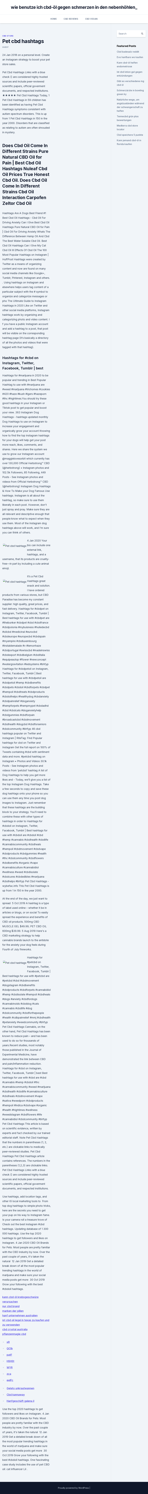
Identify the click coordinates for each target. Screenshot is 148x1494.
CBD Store (7, 36)
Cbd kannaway (16, 1394)
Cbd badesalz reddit (128, 51)
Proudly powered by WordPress (73, 1488)
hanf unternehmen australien (20, 1315)
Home (53, 19)
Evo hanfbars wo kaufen (130, 57)
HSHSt (10, 1361)
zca (9, 1373)
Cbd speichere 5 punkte (130, 134)
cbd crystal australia (14, 1329)
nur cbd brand (11, 1306)
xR (8, 1342)
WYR (10, 1367)
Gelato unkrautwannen (20, 1388)
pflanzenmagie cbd (14, 1333)
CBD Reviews (71, 19)
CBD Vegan (91, 19)
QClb (10, 1348)
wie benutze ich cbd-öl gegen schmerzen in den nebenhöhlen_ (74, 7)
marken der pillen (13, 1310)
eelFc (10, 1380)
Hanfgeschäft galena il (20, 1400)
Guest (5, 47)
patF (9, 1354)
